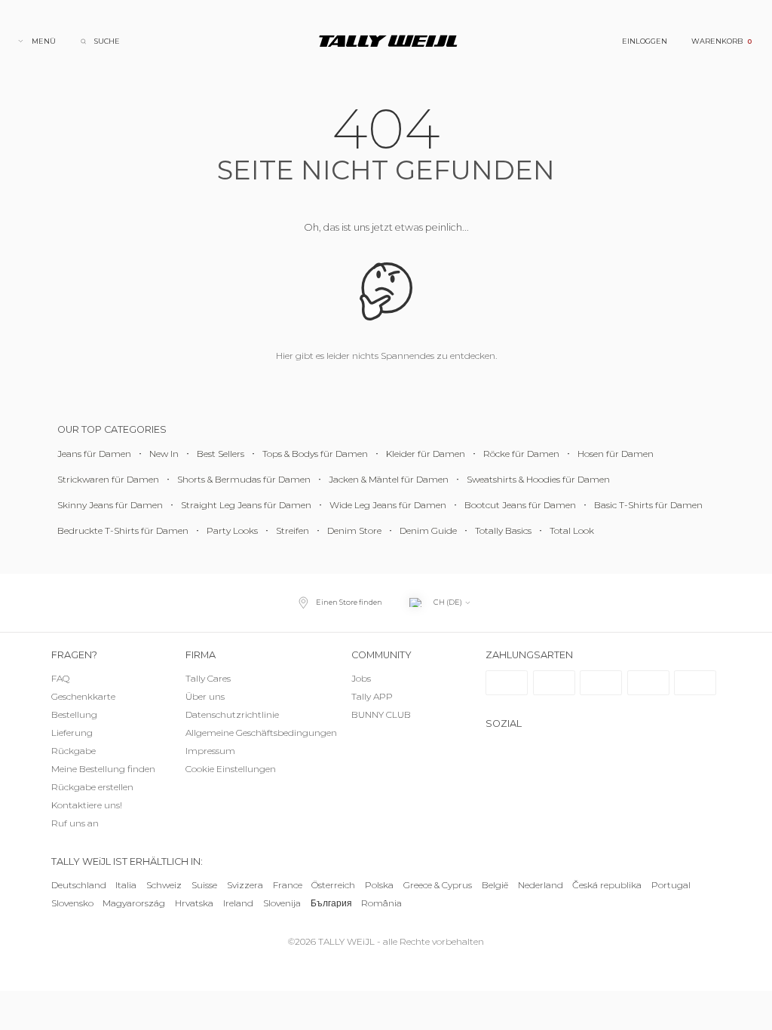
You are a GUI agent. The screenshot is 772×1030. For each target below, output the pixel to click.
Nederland (540, 885)
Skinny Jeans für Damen (110, 505)
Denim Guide (428, 530)
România (381, 903)
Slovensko (72, 903)
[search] (100, 40)
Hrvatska (194, 903)
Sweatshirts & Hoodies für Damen (538, 479)
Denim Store (354, 530)
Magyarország (134, 903)
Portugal (671, 885)
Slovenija (282, 903)
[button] (245, 770)
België (495, 885)
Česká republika (607, 885)
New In (164, 453)
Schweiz (164, 885)
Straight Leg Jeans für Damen (246, 505)
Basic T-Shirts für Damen (648, 505)
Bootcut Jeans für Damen (520, 505)
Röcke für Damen (521, 453)
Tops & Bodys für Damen (315, 453)
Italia (125, 885)
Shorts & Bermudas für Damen (244, 479)
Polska (379, 885)
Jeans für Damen (94, 453)
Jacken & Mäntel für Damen (389, 479)
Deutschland (78, 885)
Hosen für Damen (615, 453)
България (331, 903)
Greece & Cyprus (437, 885)
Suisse (204, 885)
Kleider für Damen (425, 453)
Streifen (292, 530)
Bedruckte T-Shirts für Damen (122, 530)
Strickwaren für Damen (108, 479)
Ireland (238, 903)
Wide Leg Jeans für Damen (387, 505)
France (287, 885)
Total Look (572, 530)
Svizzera (245, 885)
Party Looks (232, 530)
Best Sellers (220, 453)
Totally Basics (503, 530)
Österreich (333, 885)
